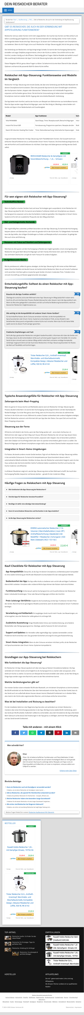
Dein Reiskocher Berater (25, 3)
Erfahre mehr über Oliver (68, 770)
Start (15, 20)
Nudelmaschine (40, 997)
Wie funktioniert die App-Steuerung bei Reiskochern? (27, 489)
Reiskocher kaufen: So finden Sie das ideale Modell (24, 937)
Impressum (78, 1007)
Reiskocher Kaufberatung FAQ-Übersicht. (41, 812)
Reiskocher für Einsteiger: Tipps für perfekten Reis (23, 943)
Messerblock (6, 1002)
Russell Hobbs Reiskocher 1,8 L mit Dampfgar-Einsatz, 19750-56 (65, 956)
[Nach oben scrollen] (80, 1010)
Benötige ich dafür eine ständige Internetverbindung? (27, 504)
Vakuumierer (42, 999)
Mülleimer (55, 1002)
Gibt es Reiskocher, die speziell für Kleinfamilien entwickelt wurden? (31, 793)
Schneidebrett (62, 1002)
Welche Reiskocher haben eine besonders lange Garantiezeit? (28, 798)
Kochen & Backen (10, 997)
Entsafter (25, 997)
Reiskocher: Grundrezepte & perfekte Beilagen (29, 953)
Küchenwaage (18, 1002)
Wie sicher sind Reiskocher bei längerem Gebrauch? (25, 804)
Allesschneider (48, 1002)
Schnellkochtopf (73, 997)
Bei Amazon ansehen (59, 167)
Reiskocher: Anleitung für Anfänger (23, 948)
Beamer (66, 997)
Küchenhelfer (18, 997)
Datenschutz (70, 1007)
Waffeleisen (32, 997)
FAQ (30, 20)
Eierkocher (78, 1002)
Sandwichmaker (59, 997)
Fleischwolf (26, 1002)
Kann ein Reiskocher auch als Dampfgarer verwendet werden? (29, 787)
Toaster (12, 1002)
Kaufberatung (23, 20)
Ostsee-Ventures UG (17, 1007)
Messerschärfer (71, 1002)
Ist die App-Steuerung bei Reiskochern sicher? (25, 518)
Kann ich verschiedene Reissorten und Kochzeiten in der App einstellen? (34, 511)
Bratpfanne (40, 1002)
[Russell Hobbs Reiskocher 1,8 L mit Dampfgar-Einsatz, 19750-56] (20, 844)
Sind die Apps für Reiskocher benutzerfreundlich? (26, 496)
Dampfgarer (33, 1002)
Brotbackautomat (49, 997)
